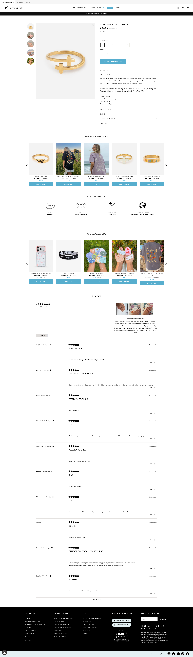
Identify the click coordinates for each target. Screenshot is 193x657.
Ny (74, 8)
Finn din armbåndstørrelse (63, 628)
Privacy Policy (161, 654)
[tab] (128, 74)
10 (127, 45)
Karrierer (86, 631)
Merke (117, 8)
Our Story (28, 618)
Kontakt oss (87, 621)
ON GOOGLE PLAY (122, 625)
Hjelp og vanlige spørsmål (92, 618)
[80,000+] (121, 641)
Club (99, 8)
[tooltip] (143, 318)
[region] (135, 309)
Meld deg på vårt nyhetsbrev (63, 618)
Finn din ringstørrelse (61, 625)
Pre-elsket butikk (30, 631)
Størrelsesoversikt (60, 634)
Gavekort (28, 640)
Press (85, 634)
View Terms (149, 642)
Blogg (27, 637)
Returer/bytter (59, 621)
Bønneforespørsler (90, 628)
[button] (108, 28)
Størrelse (104, 41)
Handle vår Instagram (32, 621)
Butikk (92, 8)
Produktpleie (58, 631)
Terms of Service (151, 654)
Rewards (28, 628)
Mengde (103, 50)
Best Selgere (82, 8)
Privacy (155, 642)
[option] (96, 13)
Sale (107, 8)
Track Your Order (60, 637)
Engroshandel (30, 634)
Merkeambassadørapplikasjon (35, 625)
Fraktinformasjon (89, 625)
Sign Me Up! (162, 619)
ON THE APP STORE (123, 621)
